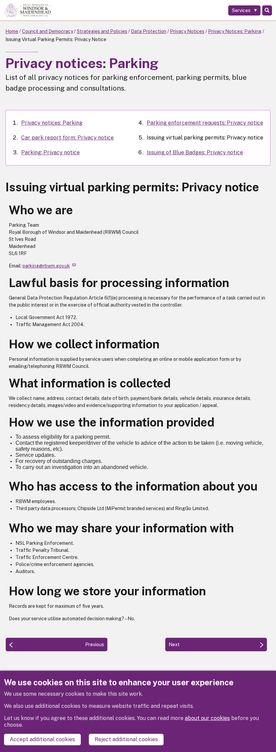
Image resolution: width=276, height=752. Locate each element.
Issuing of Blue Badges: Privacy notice (195, 152)
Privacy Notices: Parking (235, 31)
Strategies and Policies (102, 31)
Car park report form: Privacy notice (67, 137)
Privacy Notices (187, 31)
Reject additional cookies (126, 739)
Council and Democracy (47, 31)
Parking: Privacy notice (50, 152)
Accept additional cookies (42, 739)
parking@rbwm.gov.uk (46, 266)
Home (11, 31)
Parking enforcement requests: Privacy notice (205, 123)
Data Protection (148, 31)
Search (267, 10)
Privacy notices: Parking (51, 123)
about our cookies (207, 718)
